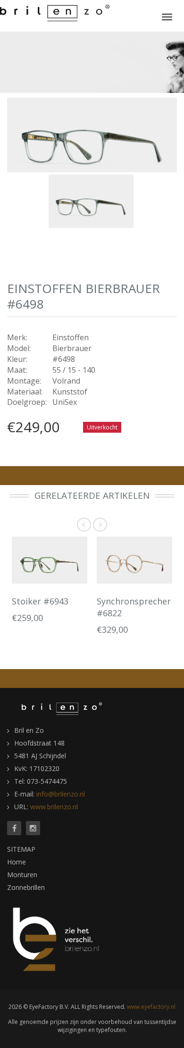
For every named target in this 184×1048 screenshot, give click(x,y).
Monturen (22, 874)
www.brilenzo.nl (54, 806)
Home (16, 861)
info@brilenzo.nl (60, 793)
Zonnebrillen (26, 887)
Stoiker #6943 (40, 601)
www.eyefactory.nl (151, 1007)
